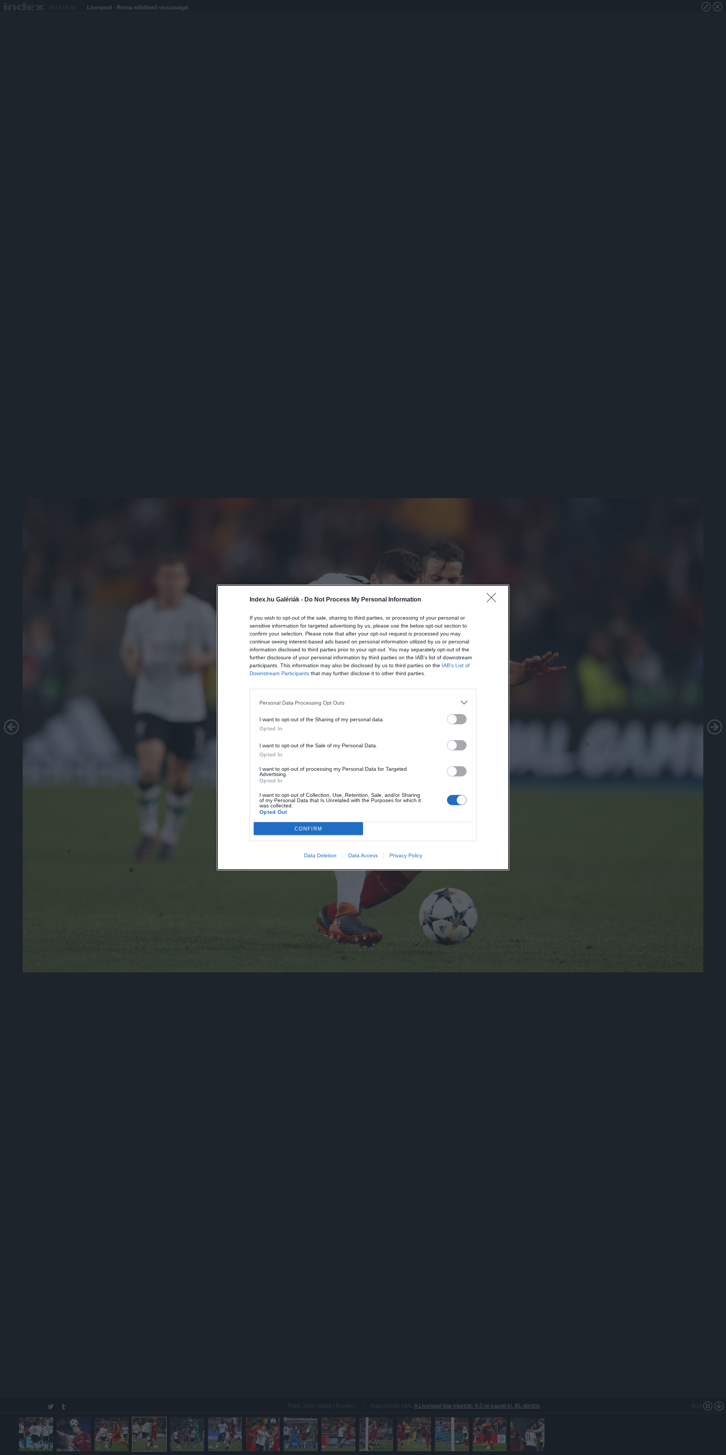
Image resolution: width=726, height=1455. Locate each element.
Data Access (363, 855)
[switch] (457, 719)
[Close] (494, 600)
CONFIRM (309, 829)
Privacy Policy (405, 855)
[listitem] (363, 703)
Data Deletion (320, 855)
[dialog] (363, 727)
